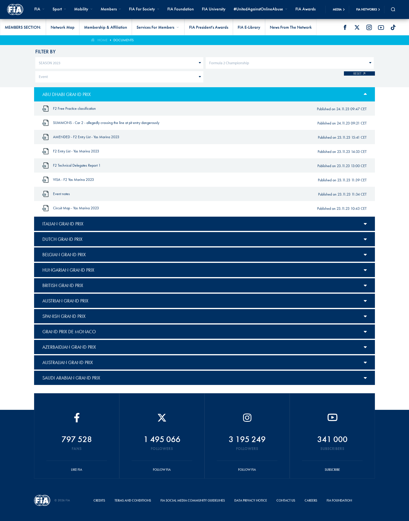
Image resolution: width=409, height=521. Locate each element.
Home (102, 40)
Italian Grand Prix (62, 224)
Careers (311, 500)
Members (109, 9)
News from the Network (291, 27)
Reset (357, 73)
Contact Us (285, 500)
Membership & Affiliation (105, 27)
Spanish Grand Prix (63, 316)
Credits (99, 500)
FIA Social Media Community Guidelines (192, 500)
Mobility (81, 9)
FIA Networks (366, 9)
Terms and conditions (133, 500)
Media (337, 9)
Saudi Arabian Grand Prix (71, 378)
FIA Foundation (180, 9)
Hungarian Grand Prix (68, 270)
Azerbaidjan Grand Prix (69, 347)
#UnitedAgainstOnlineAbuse (258, 9)
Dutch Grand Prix (62, 239)
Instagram (369, 27)
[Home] (15, 9)
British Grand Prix (62, 285)
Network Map (63, 27)
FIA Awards (305, 9)
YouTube (381, 27)
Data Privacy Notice (250, 500)
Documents (123, 40)
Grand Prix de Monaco (69, 332)
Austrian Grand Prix (65, 301)
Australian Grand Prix (67, 362)
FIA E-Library (249, 27)
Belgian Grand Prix (64, 254)
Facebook (344, 27)
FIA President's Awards (208, 27)
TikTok (393, 27)
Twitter (356, 27)
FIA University (214, 9)
